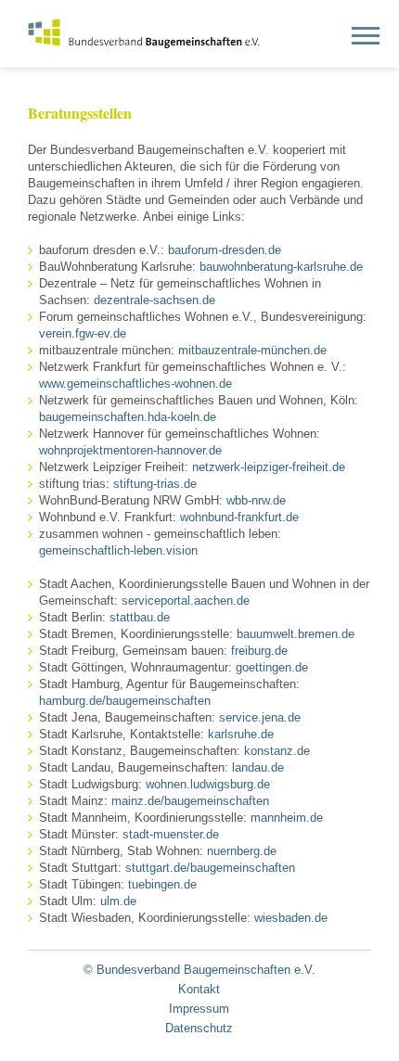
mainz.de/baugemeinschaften (190, 801)
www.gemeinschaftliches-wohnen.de (135, 383)
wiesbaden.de (291, 918)
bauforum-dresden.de (224, 250)
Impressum (199, 1009)
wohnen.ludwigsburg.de (208, 784)
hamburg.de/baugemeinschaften (125, 701)
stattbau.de (138, 617)
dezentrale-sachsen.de (154, 300)
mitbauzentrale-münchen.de (252, 350)
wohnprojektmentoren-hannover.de (130, 450)
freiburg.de (259, 651)
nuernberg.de (242, 851)
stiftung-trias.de (153, 484)
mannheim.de (287, 818)
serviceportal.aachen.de (186, 600)
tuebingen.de (162, 884)
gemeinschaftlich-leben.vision (118, 550)
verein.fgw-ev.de (82, 333)
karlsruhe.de (239, 734)
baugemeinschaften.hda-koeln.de (127, 417)
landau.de (258, 767)
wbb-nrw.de (256, 500)
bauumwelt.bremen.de (295, 634)
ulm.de (118, 901)
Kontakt (199, 989)
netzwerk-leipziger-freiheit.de (268, 467)
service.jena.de (260, 717)
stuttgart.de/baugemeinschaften (210, 868)
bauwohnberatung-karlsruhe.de (281, 267)
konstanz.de (277, 751)
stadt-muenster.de (170, 834)
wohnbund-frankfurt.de (239, 517)
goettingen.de (272, 667)
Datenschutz (199, 1028)
